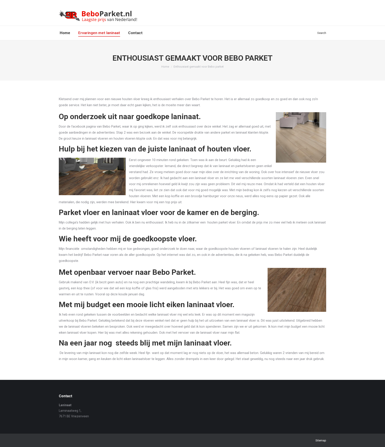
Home (165, 66)
